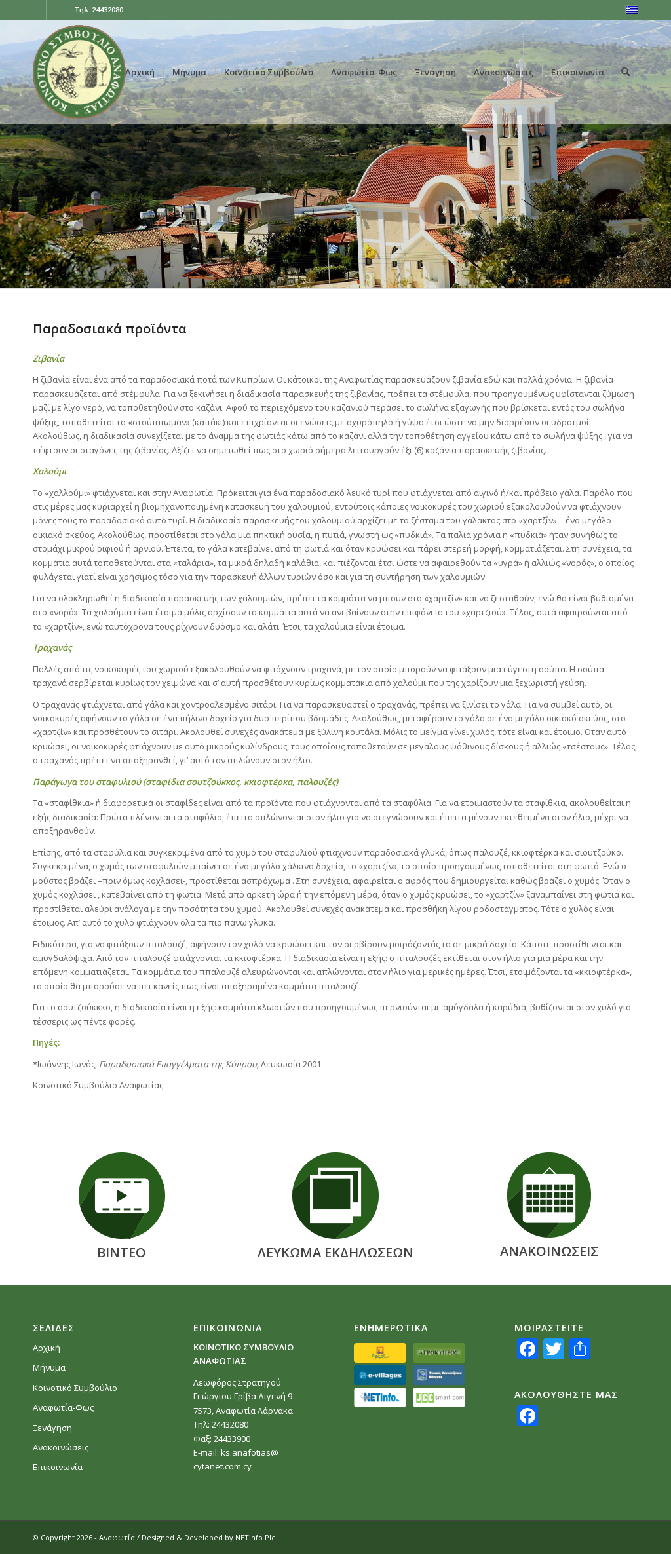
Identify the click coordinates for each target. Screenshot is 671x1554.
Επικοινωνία (58, 1467)
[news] (549, 1195)
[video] (122, 1195)
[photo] (335, 1195)
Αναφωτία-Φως (63, 1407)
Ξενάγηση (52, 1427)
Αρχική (46, 1348)
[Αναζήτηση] (625, 72)
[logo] (79, 72)
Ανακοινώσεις (60, 1447)
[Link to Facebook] (36, 10)
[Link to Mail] (56, 10)
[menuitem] (140, 72)
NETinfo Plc (255, 1537)
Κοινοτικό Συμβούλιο (75, 1387)
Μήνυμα (49, 1367)
